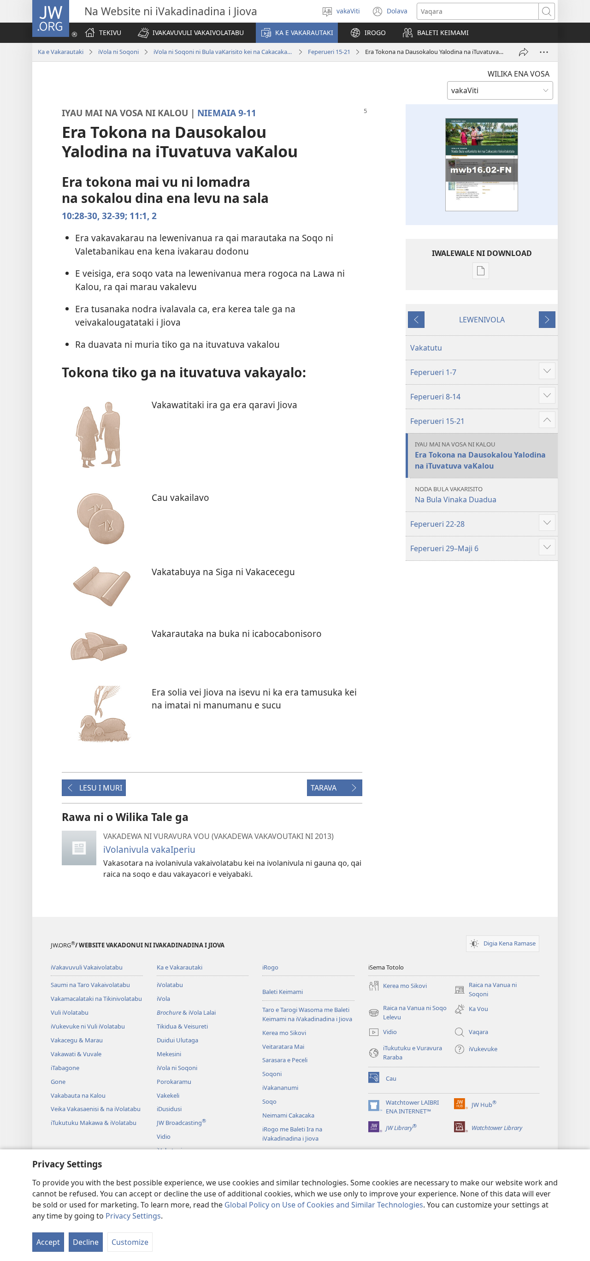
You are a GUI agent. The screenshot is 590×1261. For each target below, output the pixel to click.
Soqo (269, 1101)
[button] (190, 33)
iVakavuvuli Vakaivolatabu (87, 967)
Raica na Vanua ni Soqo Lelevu (407, 1013)
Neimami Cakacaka (288, 1115)
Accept (48, 1242)
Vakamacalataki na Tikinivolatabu (96, 998)
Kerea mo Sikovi (284, 1033)
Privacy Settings (133, 1216)
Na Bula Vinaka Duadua (455, 495)
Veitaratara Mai (283, 1046)
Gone (58, 1081)
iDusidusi (169, 1109)
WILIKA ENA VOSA (518, 74)
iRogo (270, 967)
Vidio (164, 1136)
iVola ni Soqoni (118, 52)
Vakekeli (168, 1095)
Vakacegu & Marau (77, 1040)
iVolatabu (170, 985)
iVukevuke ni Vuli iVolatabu (88, 1026)
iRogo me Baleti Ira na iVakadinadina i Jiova (292, 1133)
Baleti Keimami (282, 991)
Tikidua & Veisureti (182, 1026)
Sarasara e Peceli (284, 1060)
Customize (130, 1242)
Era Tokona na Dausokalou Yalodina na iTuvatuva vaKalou (480, 455)
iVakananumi (280, 1087)
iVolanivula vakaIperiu (149, 849)
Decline (86, 1242)
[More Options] (544, 52)
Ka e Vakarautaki (60, 52)
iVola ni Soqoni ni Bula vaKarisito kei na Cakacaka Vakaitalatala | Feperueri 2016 (223, 52)
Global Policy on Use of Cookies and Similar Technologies (323, 1205)
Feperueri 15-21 (329, 52)
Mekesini (169, 1054)
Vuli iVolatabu (69, 1012)
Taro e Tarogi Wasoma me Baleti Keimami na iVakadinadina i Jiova (307, 1014)
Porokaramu (174, 1081)
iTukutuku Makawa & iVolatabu (93, 1122)
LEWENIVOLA (482, 320)
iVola (163, 998)
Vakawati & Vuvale (76, 1054)
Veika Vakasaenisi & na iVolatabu (96, 1109)
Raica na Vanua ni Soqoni (485, 990)
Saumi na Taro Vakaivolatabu (90, 985)
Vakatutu (426, 348)
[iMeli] (523, 52)
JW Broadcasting (181, 1122)
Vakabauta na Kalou (78, 1095)
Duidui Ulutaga (177, 1040)
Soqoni (272, 1074)
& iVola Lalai (186, 1012)
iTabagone (65, 1068)
